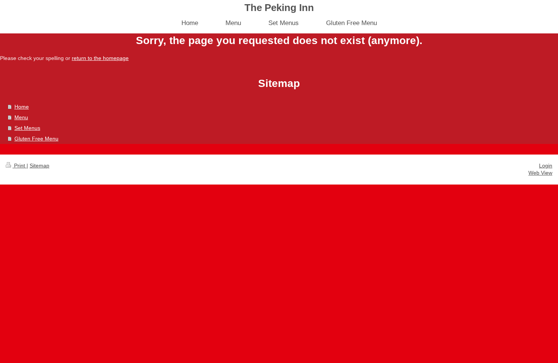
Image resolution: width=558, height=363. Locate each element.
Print (20, 166)
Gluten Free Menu (36, 139)
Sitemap (39, 166)
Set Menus (27, 128)
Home (21, 107)
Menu (21, 117)
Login (545, 166)
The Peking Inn (279, 7)
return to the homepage (100, 58)
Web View (540, 173)
